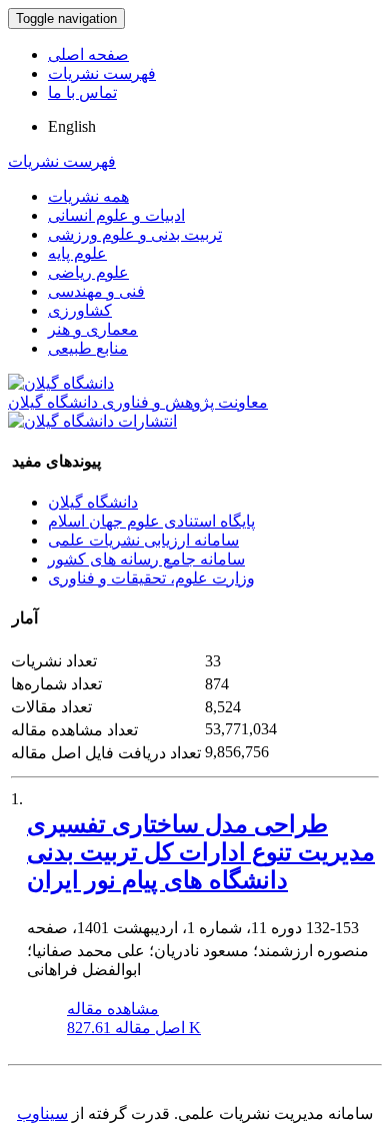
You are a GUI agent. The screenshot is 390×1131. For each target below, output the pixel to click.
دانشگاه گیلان (93, 502)
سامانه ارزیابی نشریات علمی (143, 540)
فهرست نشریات (102, 73)
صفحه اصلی (88, 54)
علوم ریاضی (88, 272)
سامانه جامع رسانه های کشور (146, 559)
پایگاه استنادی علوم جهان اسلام (151, 521)
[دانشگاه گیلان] (61, 383)
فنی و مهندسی (96, 291)
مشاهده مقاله (113, 1008)
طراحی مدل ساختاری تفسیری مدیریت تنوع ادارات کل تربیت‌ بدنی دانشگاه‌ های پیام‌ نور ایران (201, 852)
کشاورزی (80, 310)
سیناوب (42, 1113)
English (72, 126)
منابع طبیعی (88, 348)
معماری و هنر (93, 329)
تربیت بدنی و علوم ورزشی (135, 234)
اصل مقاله (134, 1027)
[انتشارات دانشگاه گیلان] (92, 421)
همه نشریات (88, 196)
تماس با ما (82, 92)
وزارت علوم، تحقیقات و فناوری (151, 577)
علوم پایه (77, 253)
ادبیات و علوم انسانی (116, 215)
